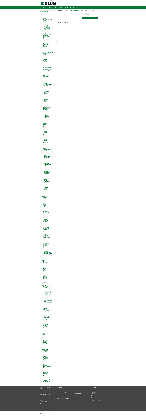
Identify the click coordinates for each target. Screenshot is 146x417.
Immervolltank (45, 219)
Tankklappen (45, 244)
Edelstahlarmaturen (45, 223)
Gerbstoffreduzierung (47, 162)
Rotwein (45, 130)
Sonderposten (44, 17)
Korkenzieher (45, 106)
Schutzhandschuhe (46, 21)
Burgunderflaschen (46, 263)
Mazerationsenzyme (47, 170)
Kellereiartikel (44, 18)
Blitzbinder (45, 365)
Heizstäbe (44, 210)
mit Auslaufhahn (46, 116)
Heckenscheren (45, 46)
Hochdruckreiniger (45, 212)
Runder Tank (45, 221)
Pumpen (43, 203)
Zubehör (44, 22)
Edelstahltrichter (46, 79)
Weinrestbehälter (46, 108)
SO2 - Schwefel (45, 54)
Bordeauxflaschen (46, 262)
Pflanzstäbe (44, 376)
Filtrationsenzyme (47, 173)
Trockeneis (45, 57)
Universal (45, 140)
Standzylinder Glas (46, 85)
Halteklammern (45, 372)
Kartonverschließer (45, 207)
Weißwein (45, 131)
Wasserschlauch (46, 74)
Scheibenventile (46, 238)
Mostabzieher (45, 231)
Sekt (44, 138)
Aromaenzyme (46, 172)
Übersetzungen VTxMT (48, 254)
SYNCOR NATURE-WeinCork (47, 328)
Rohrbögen (45, 236)
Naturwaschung (46, 316)
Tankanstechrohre (46, 243)
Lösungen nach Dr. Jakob (48, 183)
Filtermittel (45, 100)
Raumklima (44, 202)
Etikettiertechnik (45, 199)
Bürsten (44, 20)
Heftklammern (45, 373)
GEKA (44, 75)
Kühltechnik (44, 197)
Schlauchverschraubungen (48, 239)
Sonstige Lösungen (47, 191)
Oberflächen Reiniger (47, 29)
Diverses (44, 124)
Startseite (64, 10)
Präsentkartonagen (45, 339)
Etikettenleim (44, 194)
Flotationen (44, 204)
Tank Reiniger (46, 26)
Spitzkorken (44, 326)
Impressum (94, 393)
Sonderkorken (44, 331)
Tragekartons (45, 344)
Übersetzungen (45, 246)
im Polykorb (45, 114)
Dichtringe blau (45, 35)
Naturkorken (45, 315)
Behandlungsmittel (45, 126)
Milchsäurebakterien (46, 127)
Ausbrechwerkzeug (46, 379)
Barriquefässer (45, 282)
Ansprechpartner (49, 7)
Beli (43, 364)
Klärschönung (46, 157)
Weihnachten (45, 347)
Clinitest (45, 189)
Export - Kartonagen (46, 336)
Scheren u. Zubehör (46, 43)
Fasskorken (44, 325)
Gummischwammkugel (47, 37)
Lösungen (45, 180)
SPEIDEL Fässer (46, 90)
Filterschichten (45, 99)
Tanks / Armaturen (45, 214)
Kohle (45, 154)
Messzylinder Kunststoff (47, 84)
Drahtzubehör (44, 356)
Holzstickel (45, 352)
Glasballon (45, 277)
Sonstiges (45, 245)
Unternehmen (42, 7)
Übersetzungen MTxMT (48, 253)
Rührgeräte (44, 205)
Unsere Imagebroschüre (73, 7)
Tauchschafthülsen (46, 242)
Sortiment (55, 7)
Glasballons (44, 111)
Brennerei (45, 139)
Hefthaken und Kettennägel (48, 366)
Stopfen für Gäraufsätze (47, 67)
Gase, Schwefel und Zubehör (47, 52)
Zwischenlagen (45, 61)
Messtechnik (44, 198)
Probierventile (45, 235)
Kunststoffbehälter (45, 87)
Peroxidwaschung (47, 317)
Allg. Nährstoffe (46, 146)
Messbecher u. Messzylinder (47, 78)
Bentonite (45, 150)
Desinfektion (46, 30)
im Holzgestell (45, 115)
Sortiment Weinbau (45, 349)
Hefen (44, 134)
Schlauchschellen (46, 76)
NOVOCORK (65, 7)
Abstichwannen (45, 94)
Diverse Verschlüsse (46, 290)
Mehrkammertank (46, 220)
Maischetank (45, 218)
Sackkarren (45, 123)
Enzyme (44, 167)
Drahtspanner (45, 357)
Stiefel (44, 122)
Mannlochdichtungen (47, 38)
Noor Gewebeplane (46, 381)
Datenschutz (94, 392)
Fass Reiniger (46, 25)
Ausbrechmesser (46, 49)
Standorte (60, 7)
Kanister (44, 92)
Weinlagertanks (45, 215)
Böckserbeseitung (47, 163)
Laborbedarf (44, 175)
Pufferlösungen (46, 190)
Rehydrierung (46, 143)
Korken (43, 312)
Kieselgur (44, 101)
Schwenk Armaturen (46, 237)
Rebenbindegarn (46, 368)
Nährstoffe (45, 132)
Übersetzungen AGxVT (48, 251)
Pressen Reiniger (47, 28)
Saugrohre (45, 229)
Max (43, 367)
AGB (93, 391)
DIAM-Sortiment (45, 324)
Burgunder (45, 270)
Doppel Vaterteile (46, 228)
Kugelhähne (45, 230)
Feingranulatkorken (46, 320)
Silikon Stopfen (46, 66)
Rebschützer (44, 375)
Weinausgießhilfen (46, 107)
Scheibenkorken (46, 319)
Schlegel (44, 269)
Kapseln (43, 333)
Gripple (44, 359)
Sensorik (44, 159)
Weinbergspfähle (45, 350)
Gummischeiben (46, 36)
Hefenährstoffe (45, 142)
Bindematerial (44, 363)
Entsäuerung (46, 151)
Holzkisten (45, 342)
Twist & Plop (46, 304)
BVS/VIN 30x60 (45, 287)
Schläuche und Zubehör (46, 69)
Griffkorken (44, 327)
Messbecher (45, 83)
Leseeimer (45, 93)
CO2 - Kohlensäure (46, 53)
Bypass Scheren (46, 45)
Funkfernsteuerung (45, 211)
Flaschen (43, 260)
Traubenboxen (45, 95)
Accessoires (44, 103)
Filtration (44, 98)
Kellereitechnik (44, 196)
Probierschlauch (46, 70)
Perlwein (44, 268)
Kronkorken (44, 308)
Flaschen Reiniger (47, 27)
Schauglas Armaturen (47, 234)
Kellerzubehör (44, 119)
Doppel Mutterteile (46, 227)
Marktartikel (45, 380)
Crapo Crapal (45, 358)
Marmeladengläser (46, 278)
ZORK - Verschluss (45, 310)
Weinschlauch (45, 71)
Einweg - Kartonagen (46, 335)
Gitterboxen (44, 59)
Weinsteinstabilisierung (48, 156)
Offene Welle (45, 340)
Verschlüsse (44, 285)
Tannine (45, 155)
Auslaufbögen (45, 226)
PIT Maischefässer (46, 91)
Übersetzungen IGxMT (47, 252)
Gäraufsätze (45, 65)
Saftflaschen (45, 276)
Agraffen (43, 309)
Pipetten (44, 178)
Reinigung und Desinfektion (47, 19)
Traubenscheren (46, 44)
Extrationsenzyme (47, 171)
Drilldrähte (45, 371)
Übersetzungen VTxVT (47, 255)
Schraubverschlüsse (46, 286)
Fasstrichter (45, 82)
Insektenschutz (45, 206)
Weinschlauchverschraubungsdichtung (50, 41)
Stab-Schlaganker (46, 360)
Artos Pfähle (45, 351)
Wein (43, 261)
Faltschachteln (45, 343)
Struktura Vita (45, 341)
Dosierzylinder (45, 179)
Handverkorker (45, 109)
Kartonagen (44, 334)
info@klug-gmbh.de (43, 397)
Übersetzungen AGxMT (48, 250)
